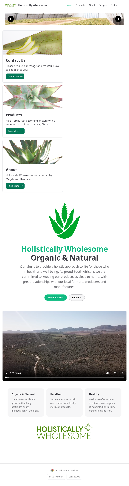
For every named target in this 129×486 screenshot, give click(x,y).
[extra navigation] (122, 5)
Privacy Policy (56, 476)
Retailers (76, 297)
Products (80, 4)
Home (69, 4)
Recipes (103, 4)
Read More (13, 130)
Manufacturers (56, 297)
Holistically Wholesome (33, 5)
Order (114, 4)
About (92, 4)
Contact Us (13, 76)
